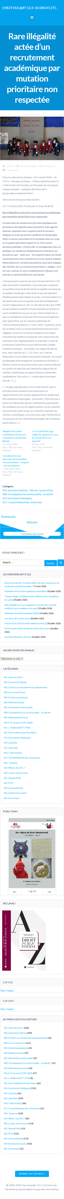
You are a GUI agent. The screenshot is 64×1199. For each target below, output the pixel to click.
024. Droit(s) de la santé (15, 793)
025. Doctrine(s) (11, 798)
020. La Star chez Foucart (16, 773)
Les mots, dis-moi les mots (17, 618)
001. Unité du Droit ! (13, 677)
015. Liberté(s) (11, 747)
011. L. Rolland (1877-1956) (17, 727)
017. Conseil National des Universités (22, 502)
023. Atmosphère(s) (13, 788)
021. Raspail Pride (12, 778)
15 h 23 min (47, 166)
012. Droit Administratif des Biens (20, 732)
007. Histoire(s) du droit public (18, 707)
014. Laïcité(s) (10, 742)
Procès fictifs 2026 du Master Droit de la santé (27, 628)
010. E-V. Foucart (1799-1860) (18, 722)
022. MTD (8, 783)
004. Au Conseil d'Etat (41, 490)
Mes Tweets (7, 990)
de (32, 891)
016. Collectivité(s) (13, 752)
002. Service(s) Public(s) (15, 490)
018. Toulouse (11, 762)
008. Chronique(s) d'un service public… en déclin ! (27, 712)
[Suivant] (49, 891)
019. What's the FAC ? (14, 767)
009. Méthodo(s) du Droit (16, 717)
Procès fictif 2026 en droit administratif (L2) (26, 623)
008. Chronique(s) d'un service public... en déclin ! (28, 494)
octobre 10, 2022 (28, 166)
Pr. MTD (10, 166)
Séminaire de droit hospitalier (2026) (22, 613)
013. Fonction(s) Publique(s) (17, 498)
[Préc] (15, 891)
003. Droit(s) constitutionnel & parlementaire (25, 687)
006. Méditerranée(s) (14, 702)
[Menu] (32, 17)
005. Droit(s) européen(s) (16, 697)
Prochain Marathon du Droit (18, 637)
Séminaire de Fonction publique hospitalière (26, 591)
